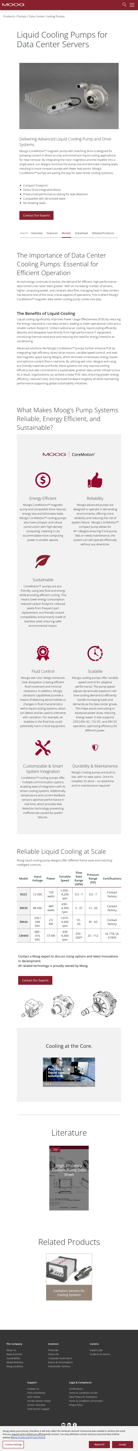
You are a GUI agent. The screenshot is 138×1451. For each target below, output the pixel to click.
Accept (122, 1444)
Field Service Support (38, 1409)
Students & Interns (100, 1354)
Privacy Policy (76, 1404)
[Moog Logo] (13, 4)
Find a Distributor (36, 1392)
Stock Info (53, 1354)
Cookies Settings (13, 1444)
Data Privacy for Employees (83, 1396)
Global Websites (14, 1362)
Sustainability (13, 1358)
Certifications (76, 1388)
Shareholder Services (59, 1366)
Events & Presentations (60, 1362)
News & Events (14, 1354)
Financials (53, 1350)
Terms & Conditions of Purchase (86, 1400)
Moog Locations (14, 1366)
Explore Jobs (96, 1350)
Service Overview (36, 1404)
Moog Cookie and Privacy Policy (28, 1437)
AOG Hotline (33, 1396)
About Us (11, 1350)
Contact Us (33, 1388)
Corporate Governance (60, 1358)
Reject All (99, 1444)
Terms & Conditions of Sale (83, 1392)
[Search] (123, 4)
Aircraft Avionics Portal (38, 1400)
